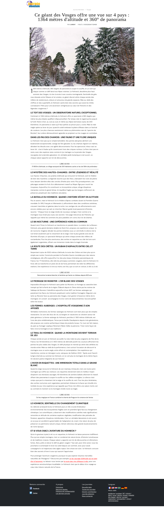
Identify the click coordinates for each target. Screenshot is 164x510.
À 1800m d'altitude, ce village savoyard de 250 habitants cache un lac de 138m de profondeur (64, 167)
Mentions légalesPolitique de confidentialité (65, 490)
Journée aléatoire (88, 494)
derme (119, 497)
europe (124, 497)
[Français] (109, 489)
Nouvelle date (87, 487)
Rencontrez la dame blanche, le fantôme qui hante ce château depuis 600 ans (64, 275)
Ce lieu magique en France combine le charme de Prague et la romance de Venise (64, 397)
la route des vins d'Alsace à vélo (76, 461)
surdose (119, 493)
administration (113, 501)
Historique (59, 487)
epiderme (111, 493)
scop (114, 495)
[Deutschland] (122, 489)
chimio (128, 493)
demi (110, 495)
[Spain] (125, 489)
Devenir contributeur (89, 492)
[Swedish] (119, 489)
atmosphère (121, 499)
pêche (119, 495)
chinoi (129, 499)
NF (124, 493)
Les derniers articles (63, 494)
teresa (125, 495)
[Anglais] (112, 489)
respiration (112, 499)
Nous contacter (87, 496)
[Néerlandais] (116, 489)
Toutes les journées (88, 489)
